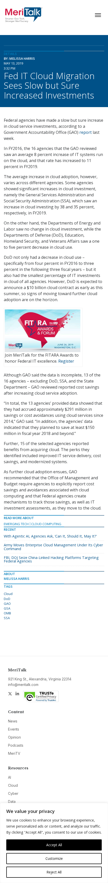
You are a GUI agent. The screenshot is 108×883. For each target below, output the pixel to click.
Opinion (14, 737)
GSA (7, 608)
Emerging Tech (16, 524)
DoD (7, 598)
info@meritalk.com (23, 684)
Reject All (54, 872)
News (12, 721)
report (85, 132)
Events (13, 729)
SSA (7, 618)
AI (9, 777)
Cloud (8, 593)
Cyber (13, 793)
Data (12, 801)
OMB (7, 613)
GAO (7, 603)
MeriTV (14, 753)
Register (66, 361)
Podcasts (15, 745)
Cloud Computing (46, 524)
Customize (54, 858)
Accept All (54, 844)
